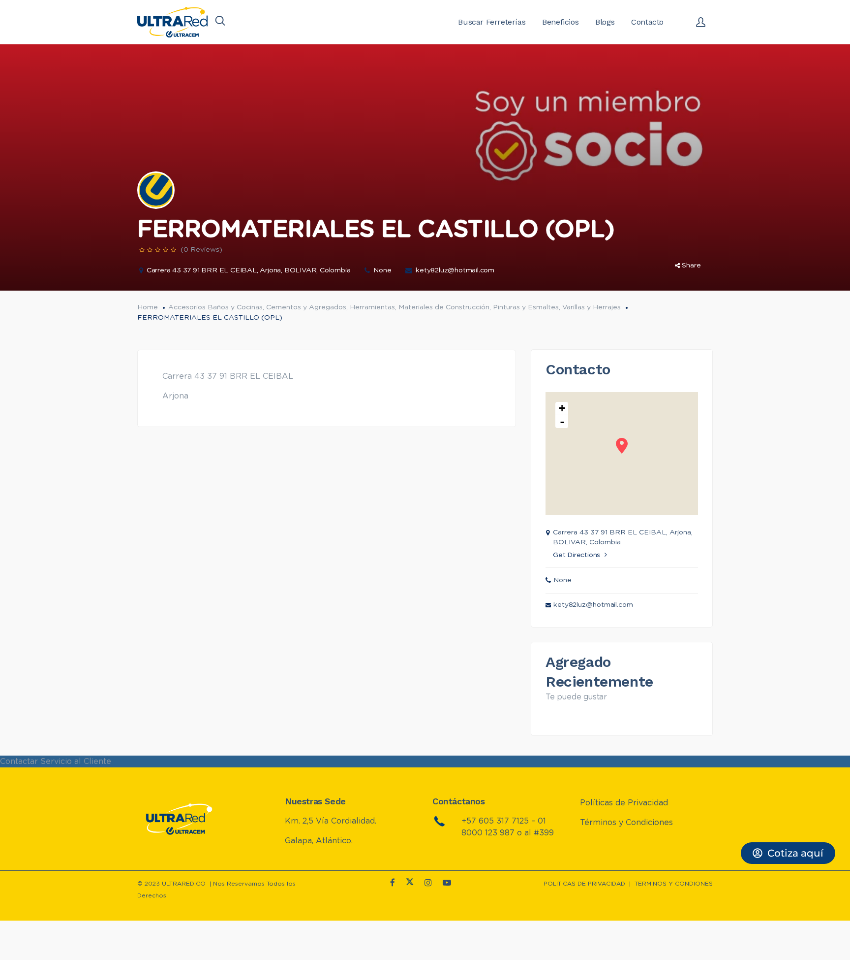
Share (691, 265)
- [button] (562, 421)
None (382, 270)
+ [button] (562, 408)
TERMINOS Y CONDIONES (674, 884)
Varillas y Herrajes (591, 307)
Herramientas (372, 307)
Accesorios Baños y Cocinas (215, 307)
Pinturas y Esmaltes (526, 307)
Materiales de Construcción (443, 307)
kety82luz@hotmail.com (455, 270)
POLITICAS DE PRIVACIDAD (584, 884)
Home (147, 307)
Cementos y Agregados (306, 307)
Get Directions (576, 555)
